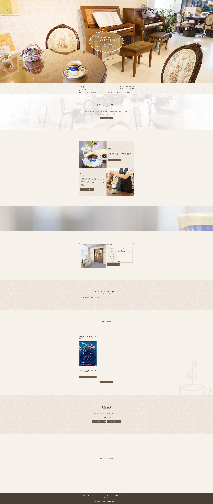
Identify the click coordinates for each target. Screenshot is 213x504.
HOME (80, 92)
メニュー (101, 92)
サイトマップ (106, 497)
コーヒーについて (110, 92)
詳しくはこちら (115, 159)
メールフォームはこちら (114, 421)
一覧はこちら (106, 381)
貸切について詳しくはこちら (99, 421)
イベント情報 (127, 92)
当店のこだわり (94, 92)
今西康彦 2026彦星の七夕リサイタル (92, 297)
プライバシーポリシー (129, 495)
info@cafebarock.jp (121, 256)
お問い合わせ (121, 495)
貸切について (118, 92)
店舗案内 (86, 92)
